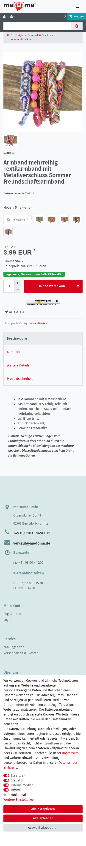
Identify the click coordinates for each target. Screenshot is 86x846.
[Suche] (77, 26)
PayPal (15, 790)
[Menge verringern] (17, 289)
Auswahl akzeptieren (43, 828)
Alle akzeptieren (43, 809)
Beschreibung (17, 339)
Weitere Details (18, 365)
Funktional (18, 795)
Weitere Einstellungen (19, 800)
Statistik (17, 780)
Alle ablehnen (43, 818)
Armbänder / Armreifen (25, 39)
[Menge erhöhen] (17, 283)
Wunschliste (16, 311)
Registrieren (12, 614)
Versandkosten (38, 323)
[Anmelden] (5, 16)
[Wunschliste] (64, 16)
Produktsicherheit (20, 379)
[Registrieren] (13, 16)
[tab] (43, 338)
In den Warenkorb (52, 286)
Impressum (70, 753)
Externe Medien (22, 785)
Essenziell (18, 776)
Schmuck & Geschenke (41, 35)
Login (7, 620)
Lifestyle (18, 35)
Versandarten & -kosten (21, 653)
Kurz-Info (13, 352)
